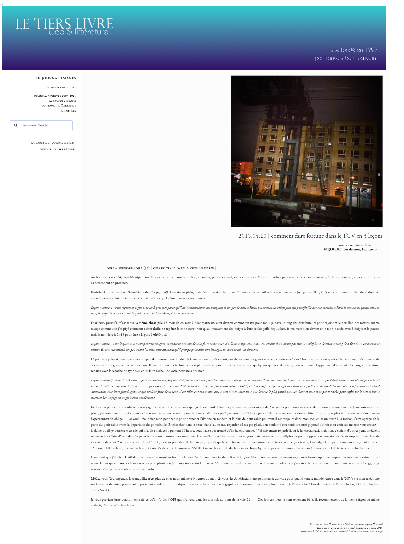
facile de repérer (164, 328)
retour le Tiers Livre (57, 149)
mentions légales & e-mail (369, 524)
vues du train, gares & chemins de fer (183, 268)
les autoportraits (62, 100)
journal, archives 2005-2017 (55, 95)
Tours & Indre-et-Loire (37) (127, 268)
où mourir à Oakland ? (59, 105)
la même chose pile (149, 323)
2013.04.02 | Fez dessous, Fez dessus (350, 249)
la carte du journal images (53, 142)
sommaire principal (61, 87)
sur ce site (68, 110)
